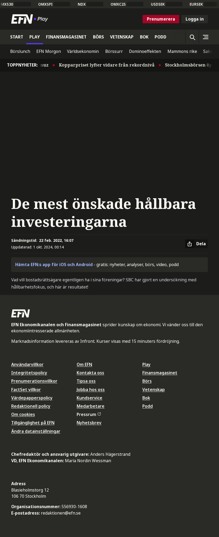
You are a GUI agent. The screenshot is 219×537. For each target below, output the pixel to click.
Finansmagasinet (159, 373)
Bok (146, 398)
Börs (147, 381)
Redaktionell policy (30, 406)
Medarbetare (90, 406)
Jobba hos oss (91, 389)
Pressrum (86, 414)
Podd (147, 406)
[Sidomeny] (205, 37)
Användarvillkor (27, 364)
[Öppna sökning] (192, 37)
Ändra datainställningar (35, 431)
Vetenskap (153, 389)
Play (146, 364)
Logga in (195, 19)
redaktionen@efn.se (61, 513)
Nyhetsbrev (89, 423)
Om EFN (84, 364)
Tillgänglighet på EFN (32, 423)
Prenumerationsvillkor (34, 381)
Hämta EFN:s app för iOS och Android (54, 264)
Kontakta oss (90, 373)
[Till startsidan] (30, 19)
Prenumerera (161, 19)
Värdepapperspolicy (32, 398)
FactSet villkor (26, 389)
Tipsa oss (86, 381)
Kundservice (89, 398)
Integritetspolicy (29, 373)
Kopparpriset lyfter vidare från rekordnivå (104, 65)
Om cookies (23, 414)
